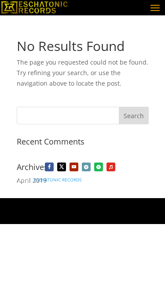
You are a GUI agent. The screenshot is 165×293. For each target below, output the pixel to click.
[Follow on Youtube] (74, 167)
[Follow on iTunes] (110, 167)
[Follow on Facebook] (49, 167)
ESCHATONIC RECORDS (57, 180)
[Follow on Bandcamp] (86, 167)
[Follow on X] (61, 167)
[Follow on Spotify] (98, 167)
